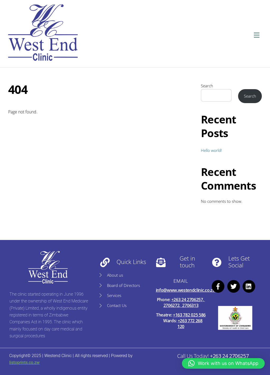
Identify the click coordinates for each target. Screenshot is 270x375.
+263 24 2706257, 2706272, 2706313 (184, 302)
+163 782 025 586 (189, 315)
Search (207, 85)
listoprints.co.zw (24, 362)
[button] (223, 363)
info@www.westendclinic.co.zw (186, 290)
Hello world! (211, 150)
